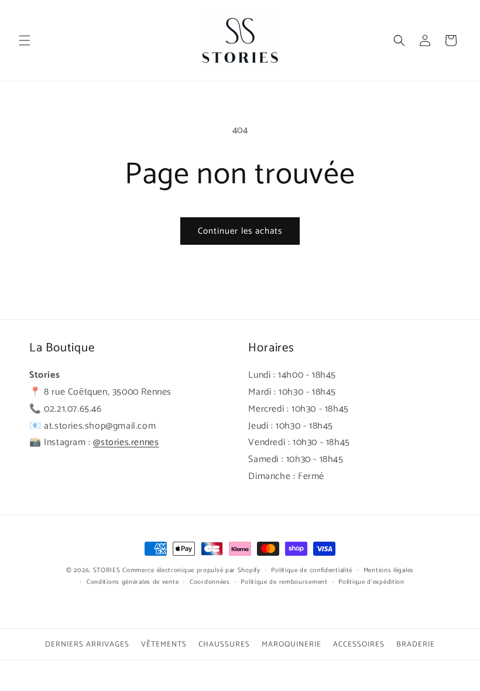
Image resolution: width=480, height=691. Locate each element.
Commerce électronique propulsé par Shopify (191, 570)
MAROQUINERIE (291, 644)
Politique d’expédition (371, 582)
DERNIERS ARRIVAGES (87, 644)
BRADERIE (415, 644)
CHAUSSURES (224, 644)
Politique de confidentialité (311, 570)
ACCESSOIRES (359, 644)
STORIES (107, 570)
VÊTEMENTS (164, 644)
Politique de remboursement (284, 582)
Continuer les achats (240, 231)
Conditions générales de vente (133, 582)
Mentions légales (389, 570)
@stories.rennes (126, 442)
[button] (24, 40)
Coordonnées (210, 582)
